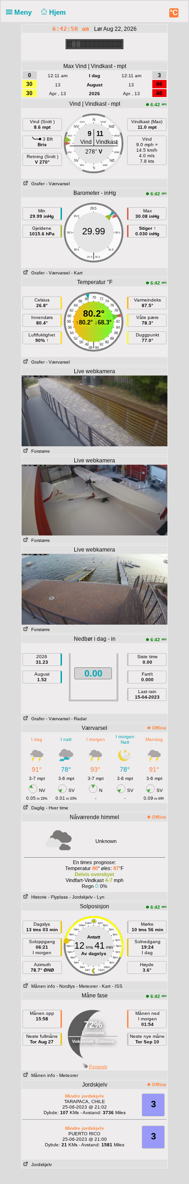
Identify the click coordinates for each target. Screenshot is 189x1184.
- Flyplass (58, 896)
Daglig (36, 807)
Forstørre (39, 451)
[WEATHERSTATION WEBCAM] (94, 410)
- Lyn (99, 896)
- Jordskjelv (81, 896)
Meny (23, 12)
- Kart (77, 272)
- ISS (117, 986)
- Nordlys (65, 986)
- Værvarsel (58, 183)
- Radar (79, 718)
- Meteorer (87, 986)
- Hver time (57, 807)
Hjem (58, 12)
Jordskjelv (40, 1164)
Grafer (36, 183)
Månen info (41, 986)
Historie (37, 896)
